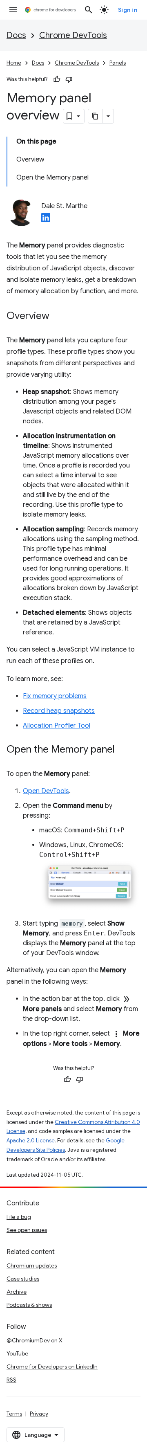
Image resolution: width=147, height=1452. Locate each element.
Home (14, 62)
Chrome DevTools (73, 35)
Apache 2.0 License (31, 1140)
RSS (11, 1379)
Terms (14, 1413)
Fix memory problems (55, 696)
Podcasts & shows (29, 1304)
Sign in (128, 9)
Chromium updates (32, 1265)
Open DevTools (46, 791)
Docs (16, 35)
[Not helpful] (69, 79)
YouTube (17, 1353)
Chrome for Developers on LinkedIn (52, 1366)
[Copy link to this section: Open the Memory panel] (123, 750)
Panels (117, 62)
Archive (17, 1291)
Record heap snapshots (59, 711)
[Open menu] (13, 10)
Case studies (23, 1278)
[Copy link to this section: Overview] (57, 316)
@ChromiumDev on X (34, 1340)
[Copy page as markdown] (95, 116)
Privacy (39, 1413)
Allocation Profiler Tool (56, 726)
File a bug (19, 1216)
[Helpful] (57, 79)
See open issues (27, 1230)
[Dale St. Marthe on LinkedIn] (45, 220)
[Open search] (89, 10)
